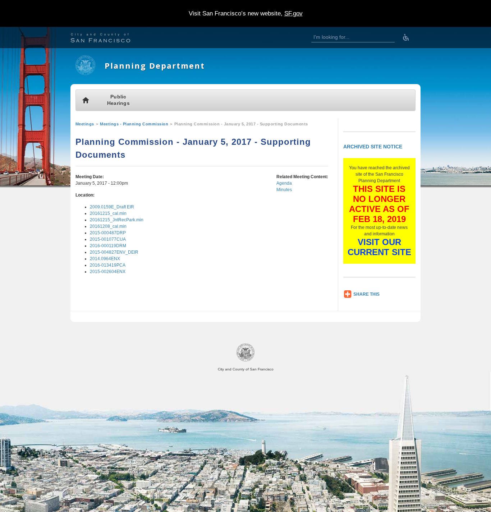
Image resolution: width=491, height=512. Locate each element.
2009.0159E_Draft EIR (112, 206)
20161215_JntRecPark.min (116, 219)
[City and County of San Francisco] (109, 38)
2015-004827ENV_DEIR (114, 252)
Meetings (84, 124)
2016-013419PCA (107, 265)
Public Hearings (118, 100)
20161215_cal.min (108, 213)
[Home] (85, 73)
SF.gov (293, 13)
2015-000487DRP (108, 232)
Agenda (284, 183)
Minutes (284, 189)
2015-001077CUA (108, 239)
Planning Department (155, 65)
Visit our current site (379, 247)
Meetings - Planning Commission (134, 124)
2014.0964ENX (105, 258)
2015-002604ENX (107, 271)
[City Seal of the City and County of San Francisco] (245, 360)
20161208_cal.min (108, 226)
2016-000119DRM (108, 245)
